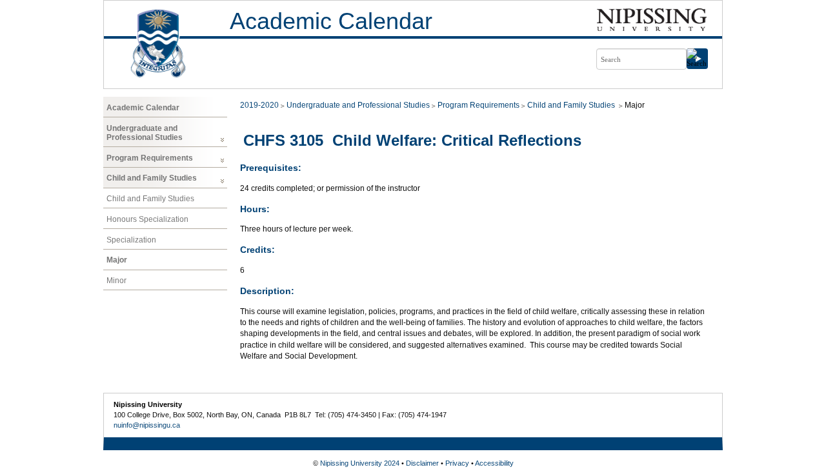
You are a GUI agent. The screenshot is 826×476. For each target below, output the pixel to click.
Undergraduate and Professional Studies (144, 133)
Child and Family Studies (151, 178)
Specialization (131, 239)
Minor (116, 280)
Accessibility (494, 463)
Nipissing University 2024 (359, 463)
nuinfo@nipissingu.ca (147, 425)
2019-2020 (259, 105)
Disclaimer (422, 463)
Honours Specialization (147, 219)
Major (116, 259)
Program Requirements (149, 158)
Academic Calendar (331, 21)
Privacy (457, 463)
